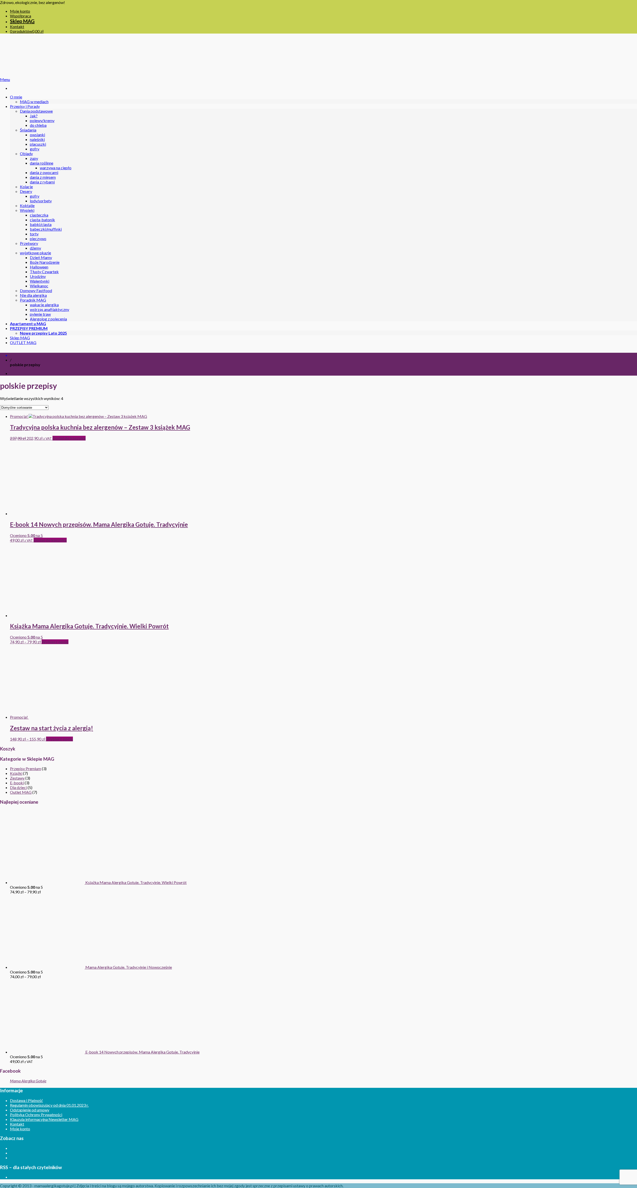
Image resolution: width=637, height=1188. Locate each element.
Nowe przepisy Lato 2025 (43, 333)
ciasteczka (39, 215)
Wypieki (27, 210)
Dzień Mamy (41, 257)
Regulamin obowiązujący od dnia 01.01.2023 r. (49, 1105)
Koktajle (27, 205)
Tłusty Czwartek (44, 271)
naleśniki (37, 139)
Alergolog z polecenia (48, 318)
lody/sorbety (41, 200)
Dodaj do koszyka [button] (69, 438)
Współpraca (20, 15)
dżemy (35, 248)
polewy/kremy (42, 120)
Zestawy (17, 778)
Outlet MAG (21, 792)
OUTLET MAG (23, 342)
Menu (5, 79)
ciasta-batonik (42, 219)
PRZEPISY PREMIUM (29, 328)
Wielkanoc (39, 285)
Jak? (34, 115)
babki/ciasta (41, 224)
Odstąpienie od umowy (29, 1109)
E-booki (17, 782)
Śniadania (28, 130)
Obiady (26, 153)
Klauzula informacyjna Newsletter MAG (44, 1119)
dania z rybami (42, 181)
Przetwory (29, 243)
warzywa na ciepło (55, 167)
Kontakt (17, 26)
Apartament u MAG (28, 323)
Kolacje (26, 186)
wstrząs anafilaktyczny (49, 309)
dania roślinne (41, 163)
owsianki (37, 134)
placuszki (38, 144)
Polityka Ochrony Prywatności (36, 1114)
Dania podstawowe (36, 111)
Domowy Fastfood (36, 290)
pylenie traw (40, 314)
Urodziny (38, 276)
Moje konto (20, 11)
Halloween (39, 266)
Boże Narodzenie (44, 262)
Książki (16, 773)
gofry (34, 148)
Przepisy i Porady (25, 106)
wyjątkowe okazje (35, 252)
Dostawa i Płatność (26, 1100)
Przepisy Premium (25, 768)
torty (34, 233)
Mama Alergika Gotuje (28, 1080)
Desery (26, 191)
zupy (34, 158)
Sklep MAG (22, 21)
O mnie (16, 96)
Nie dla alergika (33, 295)
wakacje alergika (44, 304)
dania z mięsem (43, 177)
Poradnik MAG (33, 300)
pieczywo (38, 238)
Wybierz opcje (55, 641)
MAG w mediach (34, 101)
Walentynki (39, 281)
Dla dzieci (18, 787)
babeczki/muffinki (46, 229)
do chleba (38, 125)
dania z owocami (44, 172)
